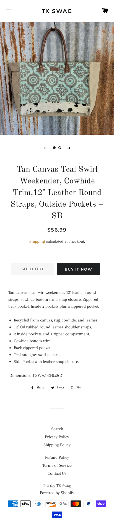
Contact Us (57, 473)
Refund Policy (57, 457)
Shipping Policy (57, 444)
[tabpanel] (57, 78)
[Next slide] (69, 148)
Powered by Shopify (57, 492)
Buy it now (78, 269)
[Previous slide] (45, 148)
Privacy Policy (57, 436)
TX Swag (57, 11)
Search (57, 428)
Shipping (37, 241)
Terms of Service (57, 465)
